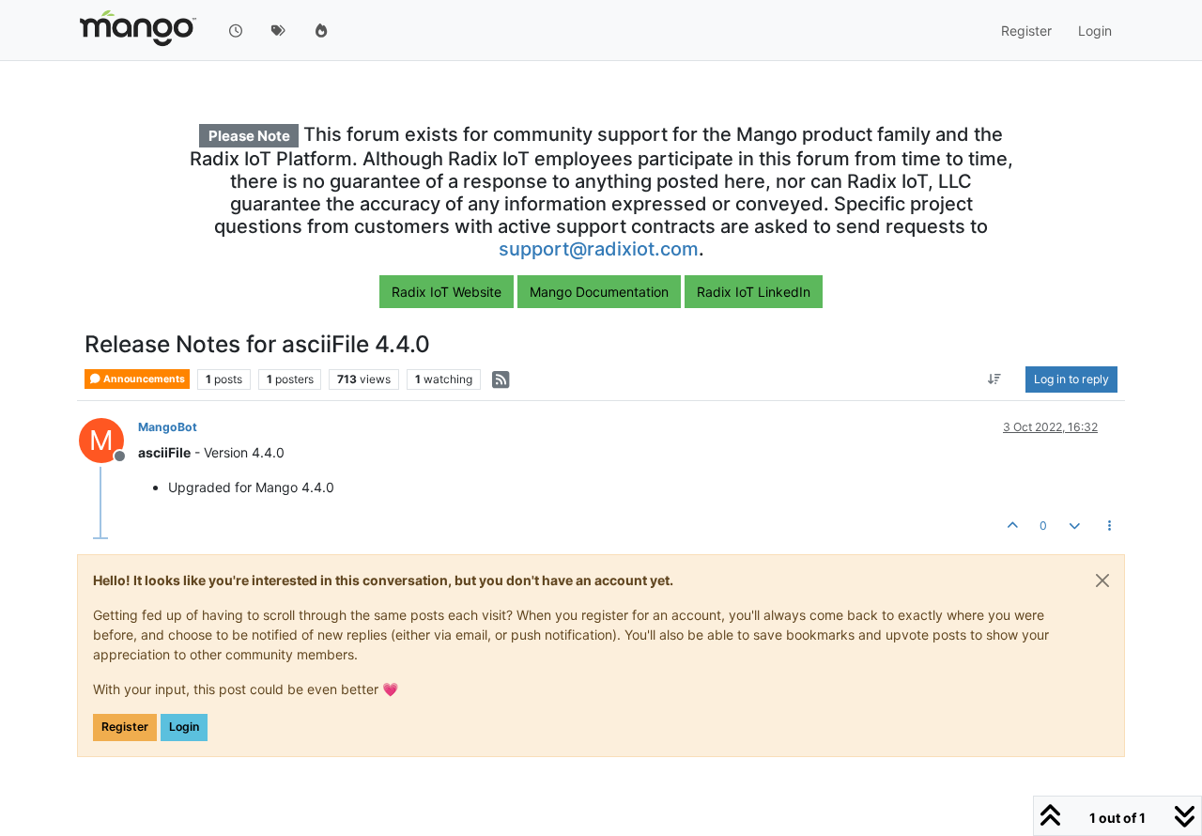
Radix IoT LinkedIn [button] (753, 292)
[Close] (1102, 580)
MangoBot (167, 427)
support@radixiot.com (599, 249)
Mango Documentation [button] (599, 292)
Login (184, 727)
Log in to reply (1071, 379)
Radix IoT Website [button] (446, 292)
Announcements (143, 379)
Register (124, 727)
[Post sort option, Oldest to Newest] (994, 379)
